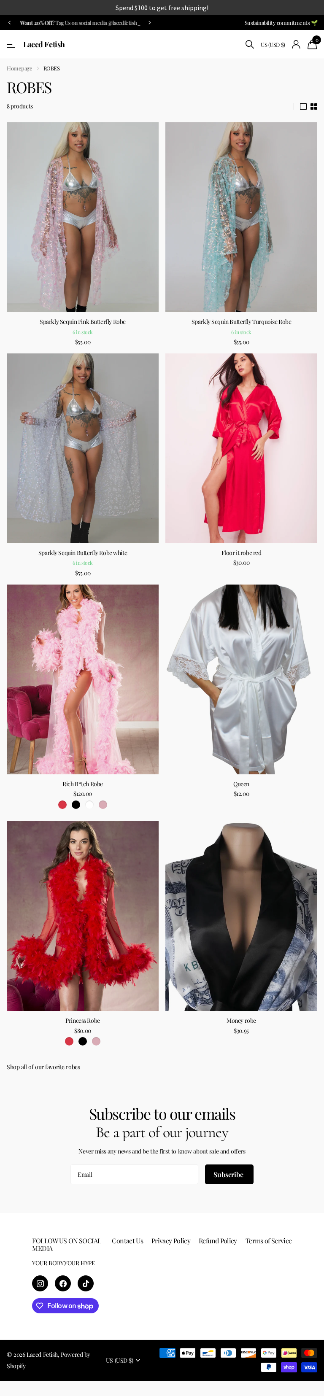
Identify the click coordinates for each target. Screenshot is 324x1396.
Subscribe (229, 1174)
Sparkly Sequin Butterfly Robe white (82, 553)
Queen (241, 784)
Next (148, 22)
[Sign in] (296, 44)
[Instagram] (40, 1283)
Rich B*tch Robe (82, 784)
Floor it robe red (241, 553)
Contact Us (127, 1240)
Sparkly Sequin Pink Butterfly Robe (83, 322)
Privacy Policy (170, 1240)
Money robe (241, 1020)
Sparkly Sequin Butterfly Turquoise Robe (242, 322)
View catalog (11, 44)
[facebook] (63, 1283)
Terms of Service (269, 1240)
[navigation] (9, 22)
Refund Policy (218, 1240)
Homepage (19, 68)
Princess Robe (82, 1020)
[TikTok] (86, 1283)
